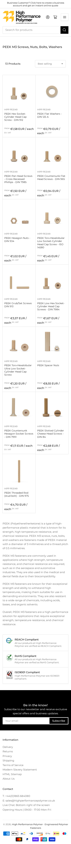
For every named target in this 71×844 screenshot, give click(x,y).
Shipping (8, 760)
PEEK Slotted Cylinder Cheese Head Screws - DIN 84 (50, 433)
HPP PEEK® (11, 109)
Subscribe (58, 720)
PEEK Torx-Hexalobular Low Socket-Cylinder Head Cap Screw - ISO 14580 (51, 242)
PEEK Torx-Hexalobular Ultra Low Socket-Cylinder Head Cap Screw (18, 370)
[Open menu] (64, 17)
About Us (8, 778)
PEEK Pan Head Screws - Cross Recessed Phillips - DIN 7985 (18, 179)
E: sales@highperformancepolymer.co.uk (29, 800)
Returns (8, 751)
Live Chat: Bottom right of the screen (26, 805)
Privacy (7, 756)
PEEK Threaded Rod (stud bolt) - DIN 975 (16, 494)
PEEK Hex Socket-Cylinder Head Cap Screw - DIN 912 (15, 116)
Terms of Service (13, 765)
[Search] (64, 30)
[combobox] (35, 30)
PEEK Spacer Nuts (48, 365)
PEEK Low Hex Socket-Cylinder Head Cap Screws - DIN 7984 (50, 306)
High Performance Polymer (27, 824)
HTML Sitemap (12, 774)
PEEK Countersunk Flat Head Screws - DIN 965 (51, 177)
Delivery (8, 747)
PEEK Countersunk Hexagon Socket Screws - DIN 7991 (18, 433)
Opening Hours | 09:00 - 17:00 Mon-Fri (27, 809)
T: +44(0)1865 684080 (16, 796)
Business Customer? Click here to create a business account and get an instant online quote (35, 4)
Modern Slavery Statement (20, 769)
